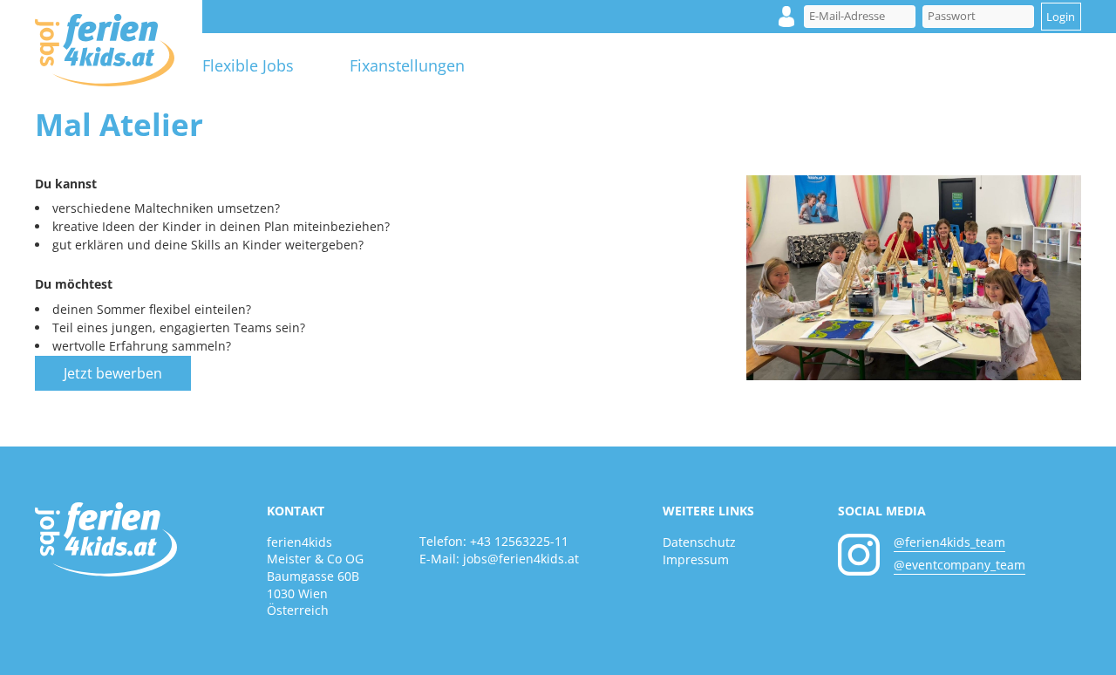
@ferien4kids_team (949, 542)
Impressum (696, 559)
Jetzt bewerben (113, 373)
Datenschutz (699, 542)
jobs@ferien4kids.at (521, 558)
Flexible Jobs (248, 65)
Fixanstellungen (407, 65)
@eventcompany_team (959, 564)
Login (786, 16)
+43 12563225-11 (519, 541)
